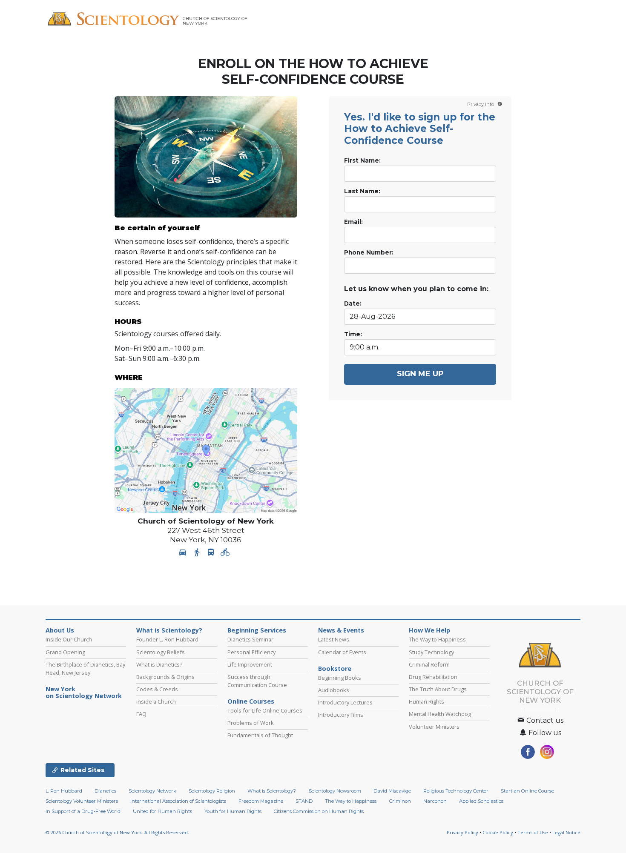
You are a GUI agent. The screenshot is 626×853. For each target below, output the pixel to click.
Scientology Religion (212, 791)
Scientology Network (152, 791)
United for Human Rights (162, 811)
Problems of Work (250, 723)
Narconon (435, 801)
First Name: (362, 160)
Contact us (544, 720)
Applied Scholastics (481, 801)
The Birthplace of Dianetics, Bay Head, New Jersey (85, 668)
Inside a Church (156, 701)
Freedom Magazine (260, 801)
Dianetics (105, 791)
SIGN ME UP (420, 373)
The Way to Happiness (437, 639)
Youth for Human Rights (232, 811)
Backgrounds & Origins (165, 677)
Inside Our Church (69, 639)
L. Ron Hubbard (64, 791)
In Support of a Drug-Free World (83, 811)
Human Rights (426, 701)
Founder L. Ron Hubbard (167, 639)
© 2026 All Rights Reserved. (117, 832)
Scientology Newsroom (335, 791)
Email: (353, 221)
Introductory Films (340, 714)
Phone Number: (368, 252)
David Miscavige (392, 791)
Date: (353, 303)
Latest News (333, 639)
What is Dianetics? (159, 664)
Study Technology (431, 652)
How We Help (429, 630)
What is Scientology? (169, 630)
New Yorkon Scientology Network (84, 692)
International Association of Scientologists (178, 801)
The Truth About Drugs (438, 689)
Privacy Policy (462, 832)
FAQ (141, 714)
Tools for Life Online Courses (264, 710)
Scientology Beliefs (160, 652)
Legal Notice (566, 832)
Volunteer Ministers (434, 726)
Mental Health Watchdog (440, 714)
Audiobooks (333, 690)
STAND (304, 801)
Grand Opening (65, 652)
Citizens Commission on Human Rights (319, 811)
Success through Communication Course (257, 681)
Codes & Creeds (157, 689)
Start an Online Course (527, 791)
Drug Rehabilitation (433, 677)
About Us (60, 630)
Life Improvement (249, 664)
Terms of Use (532, 832)
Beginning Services (256, 630)
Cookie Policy (497, 832)
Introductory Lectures (345, 702)
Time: (353, 334)
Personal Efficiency (251, 652)
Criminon (400, 801)
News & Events (341, 630)
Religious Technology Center (455, 791)
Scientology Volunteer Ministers (82, 801)
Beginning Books (339, 677)
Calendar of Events (342, 652)
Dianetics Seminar (250, 639)
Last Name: (362, 191)
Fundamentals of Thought (260, 735)
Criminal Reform (429, 664)
